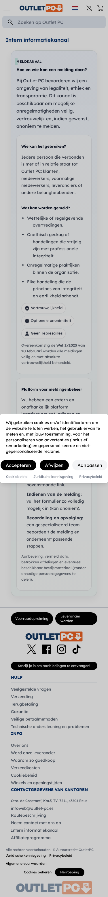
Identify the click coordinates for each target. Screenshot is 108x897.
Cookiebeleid (17, 476)
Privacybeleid (90, 476)
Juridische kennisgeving (53, 476)
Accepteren (18, 465)
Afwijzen (54, 465)
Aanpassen (89, 465)
